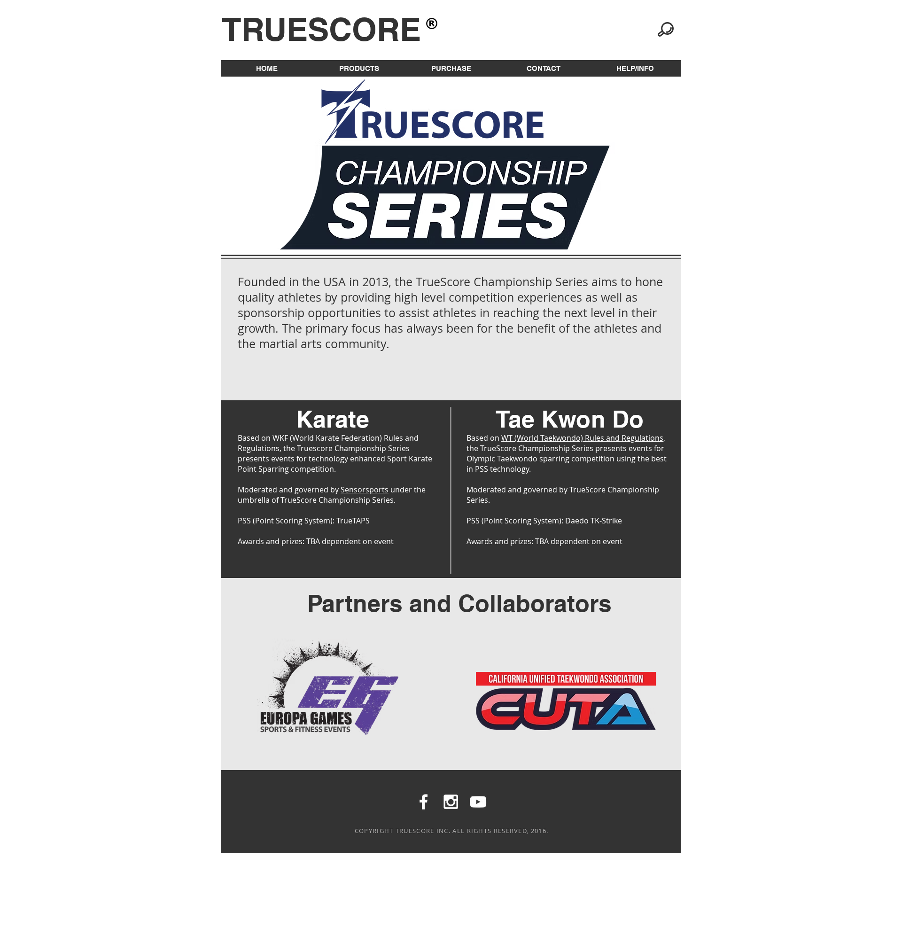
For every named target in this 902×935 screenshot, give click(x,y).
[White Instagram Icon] (451, 802)
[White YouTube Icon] (478, 802)
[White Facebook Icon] (423, 802)
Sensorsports (365, 489)
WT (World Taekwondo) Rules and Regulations (582, 438)
